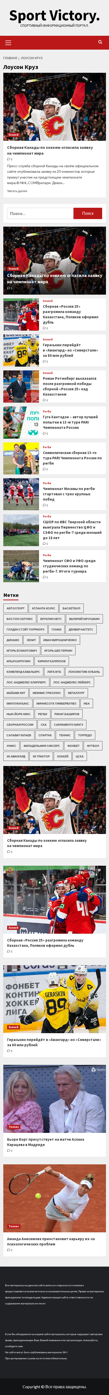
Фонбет (73, 745)
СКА (44, 724)
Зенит (31, 640)
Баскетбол (71, 608)
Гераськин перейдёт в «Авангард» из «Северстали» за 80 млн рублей (70, 350)
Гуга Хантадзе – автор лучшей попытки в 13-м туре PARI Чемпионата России (70, 422)
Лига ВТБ (54, 671)
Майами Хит (16, 692)
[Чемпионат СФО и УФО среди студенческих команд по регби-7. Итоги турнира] (21, 566)
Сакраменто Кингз (68, 724)
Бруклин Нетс (51, 618)
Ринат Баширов (67, 714)
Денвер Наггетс (81, 629)
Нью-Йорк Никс (19, 714)
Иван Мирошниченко (60, 640)
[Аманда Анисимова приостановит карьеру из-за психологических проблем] (54, 1198)
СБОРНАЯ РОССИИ (20, 724)
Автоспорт (16, 608)
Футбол (93, 745)
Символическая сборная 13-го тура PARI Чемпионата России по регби (72, 458)
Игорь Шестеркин (58, 650)
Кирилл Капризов (52, 661)
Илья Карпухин (18, 661)
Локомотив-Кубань (84, 671)
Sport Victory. (54, 15)
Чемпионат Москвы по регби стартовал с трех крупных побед (69, 494)
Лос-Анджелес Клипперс (26, 682)
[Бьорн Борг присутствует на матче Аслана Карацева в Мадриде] (54, 1099)
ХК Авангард (16, 756)
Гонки (56, 629)
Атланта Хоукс (43, 608)
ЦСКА (80, 756)
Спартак (45, 735)
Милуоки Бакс (18, 703)
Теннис (65, 735)
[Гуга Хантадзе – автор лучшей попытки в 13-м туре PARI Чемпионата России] (21, 422)
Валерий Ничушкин (84, 618)
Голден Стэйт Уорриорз (25, 629)
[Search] (100, 42)
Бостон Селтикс (20, 618)
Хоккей (14, 134)
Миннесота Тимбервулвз (56, 703)
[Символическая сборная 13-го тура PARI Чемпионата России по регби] (21, 458)
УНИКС (11, 745)
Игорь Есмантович (22, 650)
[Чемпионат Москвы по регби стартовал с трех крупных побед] (21, 494)
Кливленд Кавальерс (23, 671)
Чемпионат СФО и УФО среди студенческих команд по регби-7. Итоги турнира (69, 566)
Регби (47, 411)
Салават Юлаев (19, 735)
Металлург (76, 692)
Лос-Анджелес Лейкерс (72, 682)
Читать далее (17, 191)
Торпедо (85, 735)
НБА (87, 703)
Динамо (13, 640)
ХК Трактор (41, 756)
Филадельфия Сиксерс (42, 745)
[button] (8, 42)
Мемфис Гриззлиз (47, 692)
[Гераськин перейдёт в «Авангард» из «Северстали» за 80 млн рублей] (21, 350)
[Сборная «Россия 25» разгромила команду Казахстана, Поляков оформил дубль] (21, 314)
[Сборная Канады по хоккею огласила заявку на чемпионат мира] (54, 107)
